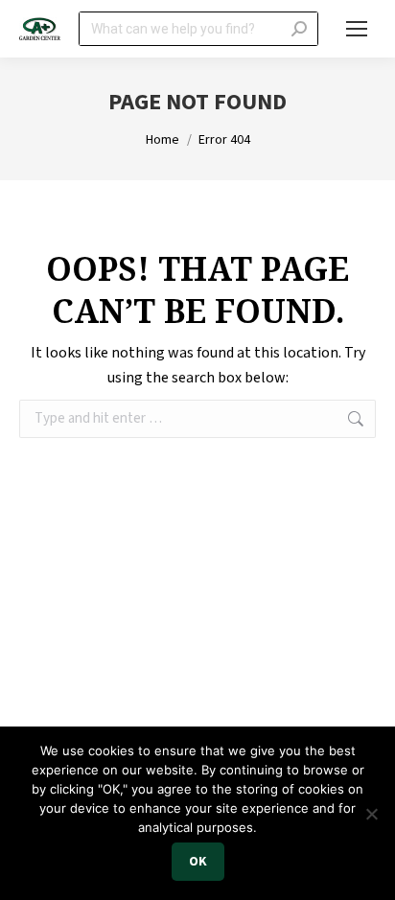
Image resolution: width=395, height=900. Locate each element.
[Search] (299, 29)
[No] (371, 813)
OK (198, 861)
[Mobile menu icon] (356, 29)
